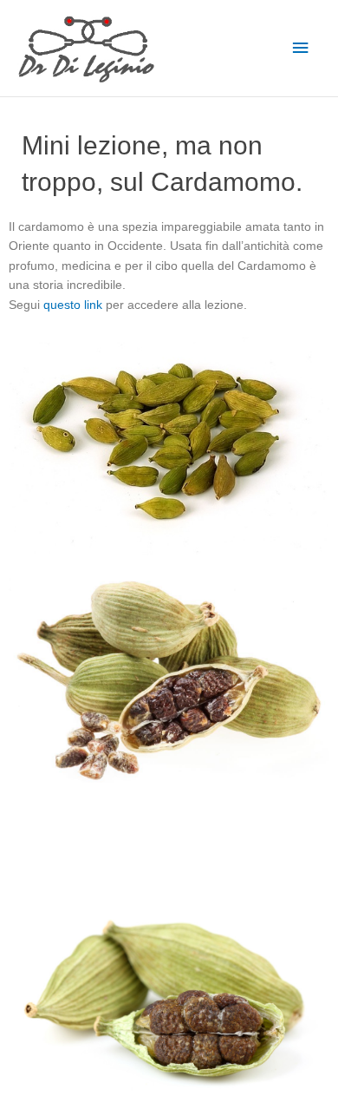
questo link (72, 305)
